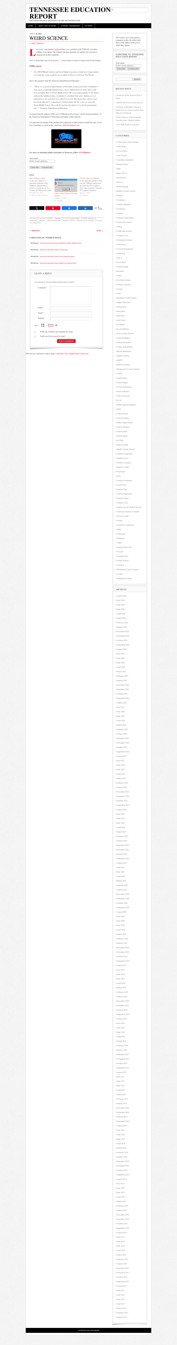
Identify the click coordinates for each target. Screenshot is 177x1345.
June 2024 (121, 711)
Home (30, 26)
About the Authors (47, 26)
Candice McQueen (124, 204)
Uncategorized (122, 556)
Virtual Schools (123, 560)
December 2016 (123, 1107)
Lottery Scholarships (125, 346)
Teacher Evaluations (124, 480)
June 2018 (121, 1027)
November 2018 (123, 1005)
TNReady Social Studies (85, 220)
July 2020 (120, 916)
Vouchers (120, 565)
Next (100, 230)
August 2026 (122, 595)
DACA (119, 257)
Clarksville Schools (124, 222)
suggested (58, 49)
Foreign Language (124, 284)
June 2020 (121, 920)
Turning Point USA (124, 547)
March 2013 (121, 1308)
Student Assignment (124, 453)
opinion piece (122, 378)
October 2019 (122, 956)
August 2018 (122, 1018)
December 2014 (123, 1214)
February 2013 (122, 1312)
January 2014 (122, 1263)
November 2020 (123, 898)
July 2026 (120, 600)
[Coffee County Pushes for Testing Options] (66, 185)
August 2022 (122, 809)
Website (41, 318)
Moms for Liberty (123, 364)
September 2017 (123, 1067)
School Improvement (125, 422)
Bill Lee (120, 182)
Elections (120, 271)
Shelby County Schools (126, 449)
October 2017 (122, 1063)
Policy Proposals (123, 395)
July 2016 (120, 1130)
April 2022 (121, 827)
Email (41, 313)
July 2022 (120, 814)
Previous (34, 230)
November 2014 (123, 1219)
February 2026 (122, 622)
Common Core (122, 235)
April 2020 (121, 929)
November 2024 (123, 689)
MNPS (119, 360)
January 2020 (122, 943)
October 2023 (122, 747)
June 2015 (121, 1188)
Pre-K (119, 400)
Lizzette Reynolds (124, 342)
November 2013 (123, 1272)
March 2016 (121, 1148)
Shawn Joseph (122, 444)
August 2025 (122, 649)
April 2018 (121, 1036)
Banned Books (122, 164)
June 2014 (121, 1241)
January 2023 (122, 787)
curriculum (121, 253)
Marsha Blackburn (124, 351)
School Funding (123, 418)
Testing (50, 218)
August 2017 (122, 1072)
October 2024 (122, 693)
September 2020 (123, 907)
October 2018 (122, 1010)
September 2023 (123, 751)
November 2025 (123, 636)
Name (41, 307)
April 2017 (121, 1090)
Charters (120, 213)
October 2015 (122, 1170)
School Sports (122, 436)
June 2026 (121, 604)
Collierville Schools (124, 231)
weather (120, 574)
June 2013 (121, 1294)
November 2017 (123, 1059)
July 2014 (120, 1237)
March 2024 (121, 725)
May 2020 (121, 925)
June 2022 (121, 818)
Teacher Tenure (123, 498)
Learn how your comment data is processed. (72, 353)
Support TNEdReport (70, 26)
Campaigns (121, 200)
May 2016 (121, 1139)
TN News (88, 26)
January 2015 (122, 1210)
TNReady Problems (54, 220)
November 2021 (123, 849)
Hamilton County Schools (127, 298)
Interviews (121, 315)
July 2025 (120, 653)
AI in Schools (122, 151)
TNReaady (121, 533)
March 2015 (121, 1201)
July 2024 (120, 707)
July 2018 (120, 1023)
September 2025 (123, 644)
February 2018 (122, 1045)
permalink (37, 223)
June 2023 (121, 765)
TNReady (58, 218)
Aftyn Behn (121, 146)
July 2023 (120, 760)
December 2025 (123, 631)
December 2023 (123, 738)
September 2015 (123, 1174)
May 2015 (121, 1192)
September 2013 (123, 1281)
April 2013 (121, 1303)
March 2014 (121, 1254)
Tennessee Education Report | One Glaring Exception (57, 256)
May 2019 (121, 978)
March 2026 (121, 618)
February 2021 (122, 885)
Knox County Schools (125, 333)
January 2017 (122, 1103)
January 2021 (122, 889)
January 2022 (122, 840)
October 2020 (122, 903)
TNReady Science (68, 220)
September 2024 (123, 698)
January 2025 (122, 680)
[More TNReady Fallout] (42, 186)
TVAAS (120, 551)
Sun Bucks (121, 471)
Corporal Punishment (125, 249)
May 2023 (121, 769)
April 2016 (121, 1143)
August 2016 (122, 1125)
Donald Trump (122, 266)
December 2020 (123, 894)
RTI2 (119, 409)
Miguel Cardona (123, 355)
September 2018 (123, 1014)
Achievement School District (128, 142)
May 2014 (121, 1246)
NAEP (119, 373)
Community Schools (124, 240)
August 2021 (122, 863)
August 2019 (122, 965)
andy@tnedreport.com (70, 125)
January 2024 (122, 733)
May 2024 (121, 716)
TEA (119, 476)
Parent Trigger (122, 382)
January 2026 (122, 627)
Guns (119, 293)
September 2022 (123, 805)
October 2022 (122, 800)
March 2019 (121, 987)
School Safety (122, 431)
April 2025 (121, 667)
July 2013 (120, 1290)
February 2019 (122, 992)
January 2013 (122, 1317)
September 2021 (123, 858)
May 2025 (121, 662)
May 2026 (121, 609)
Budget (119, 195)
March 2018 (121, 1041)
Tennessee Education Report (70, 13)
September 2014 (123, 1228)
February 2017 (122, 1099)
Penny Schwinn (123, 391)
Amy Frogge (122, 155)
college (119, 226)
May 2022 (121, 823)
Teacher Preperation (124, 493)
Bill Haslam (121, 177)
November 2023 (123, 742)
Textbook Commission (125, 525)
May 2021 (121, 872)
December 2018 (123, 1001)
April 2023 (121, 774)
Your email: (33, 158)
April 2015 (121, 1197)
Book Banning (122, 186)
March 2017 (121, 1094)
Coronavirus (121, 244)
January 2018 (122, 1050)
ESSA (119, 275)
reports (38, 66)
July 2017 (120, 1076)
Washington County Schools (128, 569)
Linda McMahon (123, 338)
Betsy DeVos (122, 173)
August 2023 (122, 756)
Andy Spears (38, 43)
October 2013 (122, 1277)
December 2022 (123, 791)
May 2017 (121, 1085)
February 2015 (122, 1205)
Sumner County (123, 467)
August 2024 (122, 702)
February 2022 (122, 836)
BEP (119, 168)
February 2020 (122, 938)
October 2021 (122, 854)
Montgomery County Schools (128, 369)
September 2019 (123, 961)
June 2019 (121, 974)
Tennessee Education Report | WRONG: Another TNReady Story (61, 243)
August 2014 (122, 1232)
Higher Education (123, 302)
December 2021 (123, 845)
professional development (126, 404)
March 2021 (121, 880)
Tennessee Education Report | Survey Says (54, 250)
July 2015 (120, 1183)
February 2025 (122, 676)
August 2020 (122, 912)
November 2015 (123, 1165)
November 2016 (123, 1112)
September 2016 (123, 1121)
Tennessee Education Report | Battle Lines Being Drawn (58, 263)
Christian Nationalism (125, 217)
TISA (119, 529)
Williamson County (124, 578)
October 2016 (122, 1116)
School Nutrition (123, 427)
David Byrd (121, 262)
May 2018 (121, 1032)
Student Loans (122, 458)
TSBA (119, 542)
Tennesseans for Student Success (129, 507)
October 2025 (122, 640)
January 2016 (122, 1156)
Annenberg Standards (125, 159)
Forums (120, 289)
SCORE (120, 440)
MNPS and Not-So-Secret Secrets (130, 102)
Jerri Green (121, 320)
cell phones (121, 208)
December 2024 (123, 685)
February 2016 (122, 1152)
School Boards (122, 413)
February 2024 (122, 729)
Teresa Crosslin (123, 516)
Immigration (121, 306)
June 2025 (121, 658)
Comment (42, 287)
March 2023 (121, 778)
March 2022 (121, 831)
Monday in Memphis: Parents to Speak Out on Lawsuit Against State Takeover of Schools (129, 110)
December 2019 (123, 947)
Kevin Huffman (123, 329)
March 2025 (121, 671)
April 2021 (121, 876)
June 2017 (121, 1081)
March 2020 (121, 934)
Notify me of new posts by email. (52, 336)
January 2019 (122, 996)
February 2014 (122, 1259)
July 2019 (120, 969)
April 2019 (121, 983)
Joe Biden (121, 324)
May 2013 (121, 1299)
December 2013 (123, 1268)
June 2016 (121, 1134)
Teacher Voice (122, 502)
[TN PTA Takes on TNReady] (92, 186)
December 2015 (123, 1161)
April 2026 (121, 613)
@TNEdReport (84, 152)
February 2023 (122, 782)
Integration (121, 311)
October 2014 (122, 1223)
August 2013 (122, 1286)
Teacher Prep (122, 489)
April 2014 (121, 1250)
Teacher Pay (121, 485)
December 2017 (123, 1054)
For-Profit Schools (124, 280)
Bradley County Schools (126, 191)
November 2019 (123, 952)
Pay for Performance (124, 387)
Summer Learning (124, 462)
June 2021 (121, 867)
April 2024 (121, 720)
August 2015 (122, 1179)
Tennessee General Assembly (128, 511)
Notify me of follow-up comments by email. (56, 331)
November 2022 (123, 796)
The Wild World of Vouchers (128, 124)
